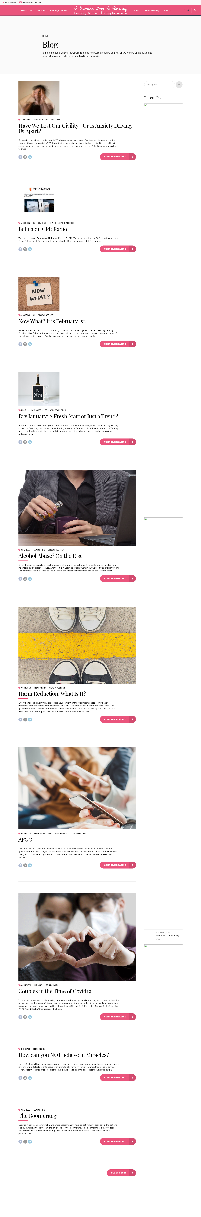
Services (41, 10)
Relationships (39, 550)
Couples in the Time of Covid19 (54, 990)
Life (47, 120)
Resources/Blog (152, 10)
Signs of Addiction (67, 223)
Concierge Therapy (58, 10)
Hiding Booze (35, 410)
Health (53, 223)
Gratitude (42, 223)
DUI (34, 223)
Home (45, 36)
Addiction (25, 120)
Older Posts (118, 1173)
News (50, 834)
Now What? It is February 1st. (52, 321)
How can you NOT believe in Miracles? (63, 1054)
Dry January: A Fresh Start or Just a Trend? (68, 416)
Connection (38, 120)
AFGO (25, 839)
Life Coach (55, 120)
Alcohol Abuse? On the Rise (50, 555)
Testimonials (26, 10)
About (137, 10)
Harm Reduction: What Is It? (52, 693)
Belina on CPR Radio (42, 228)
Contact (167, 10)
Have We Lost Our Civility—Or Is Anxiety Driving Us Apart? (75, 128)
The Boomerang (37, 1115)
